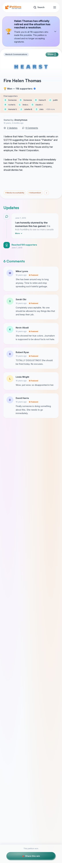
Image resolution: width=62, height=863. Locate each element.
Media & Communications (16, 54)
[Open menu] (54, 7)
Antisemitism (35, 193)
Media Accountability (14, 193)
